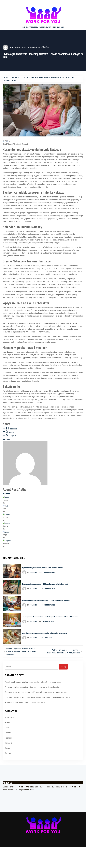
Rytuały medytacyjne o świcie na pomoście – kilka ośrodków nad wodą (42, 568)
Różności (60, 27)
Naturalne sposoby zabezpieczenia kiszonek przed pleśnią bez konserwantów (44, 633)
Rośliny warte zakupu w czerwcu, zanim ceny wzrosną (26, 702)
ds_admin (16, 47)
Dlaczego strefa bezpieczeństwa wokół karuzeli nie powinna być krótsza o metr (45, 584)
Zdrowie (29, 27)
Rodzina (35, 27)
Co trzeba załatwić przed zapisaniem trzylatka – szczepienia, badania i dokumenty (46, 600)
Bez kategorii (10, 717)
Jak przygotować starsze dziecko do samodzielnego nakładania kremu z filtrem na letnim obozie (50, 617)
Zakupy (48, 27)
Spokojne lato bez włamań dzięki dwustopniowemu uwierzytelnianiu (32, 687)
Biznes (54, 27)
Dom (24, 27)
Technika (42, 27)
